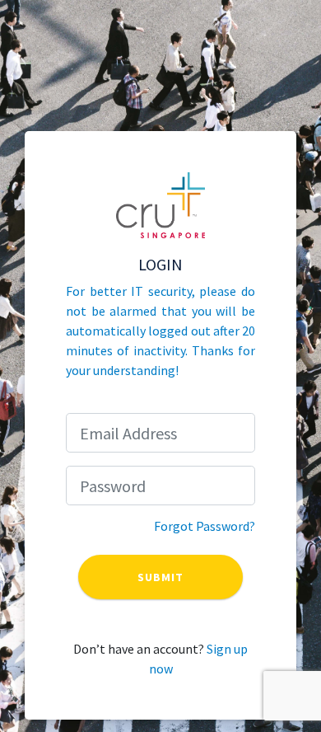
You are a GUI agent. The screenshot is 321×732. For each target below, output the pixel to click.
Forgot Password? (204, 526)
